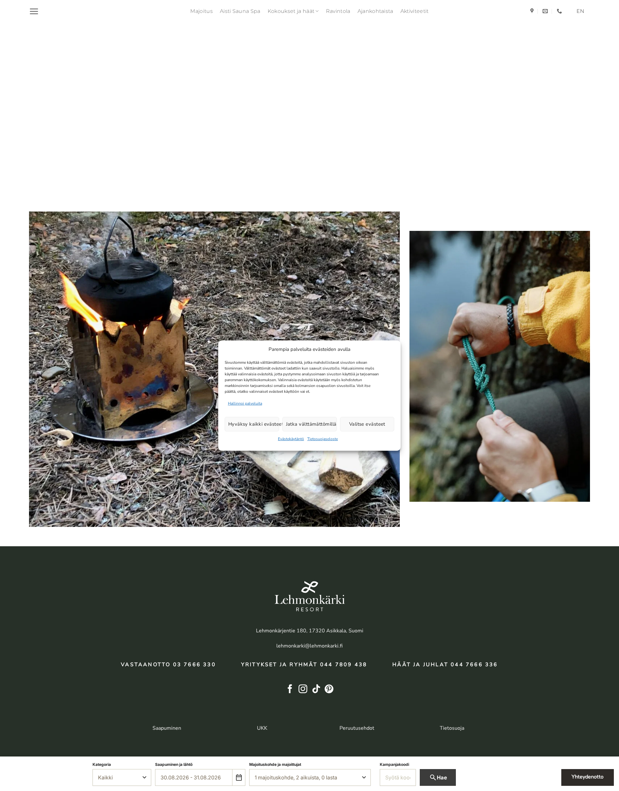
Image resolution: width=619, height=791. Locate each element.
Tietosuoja (452, 728)
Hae (438, 777)
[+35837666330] (560, 11)
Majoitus (201, 11)
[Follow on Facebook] (290, 690)
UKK (262, 728)
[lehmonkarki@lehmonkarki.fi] (546, 11)
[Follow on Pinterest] (329, 690)
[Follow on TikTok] (316, 690)
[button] (34, 11)
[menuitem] (580, 11)
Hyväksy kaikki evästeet (253, 424)
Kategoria (102, 764)
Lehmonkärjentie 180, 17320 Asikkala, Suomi (309, 630)
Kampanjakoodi (394, 764)
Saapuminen (166, 728)
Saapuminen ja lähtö (173, 764)
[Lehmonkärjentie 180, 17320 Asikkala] (532, 11)
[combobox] (193, 777)
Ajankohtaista (375, 11)
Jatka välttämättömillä (311, 424)
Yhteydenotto (588, 776)
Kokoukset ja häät (291, 11)
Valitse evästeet (367, 424)
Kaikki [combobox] (105, 777)
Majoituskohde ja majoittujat (275, 764)
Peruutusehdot (356, 728)
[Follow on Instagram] (303, 690)
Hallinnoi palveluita (245, 403)
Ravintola (338, 11)
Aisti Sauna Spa (240, 11)
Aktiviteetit (414, 11)
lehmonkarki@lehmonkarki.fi (309, 645)
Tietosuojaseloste (322, 438)
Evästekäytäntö (291, 438)
